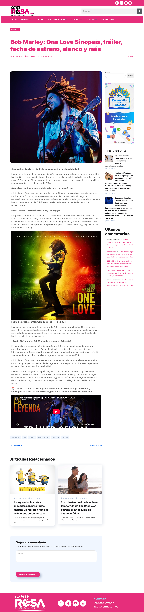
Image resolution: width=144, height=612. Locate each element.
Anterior (18, 445)
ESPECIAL (91, 20)
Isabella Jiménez (21, 498)
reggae (65, 437)
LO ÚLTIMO (39, 20)
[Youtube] (130, 3)
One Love (55, 437)
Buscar (107, 72)
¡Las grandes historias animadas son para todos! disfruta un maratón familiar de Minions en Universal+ (30, 508)
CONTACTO (100, 598)
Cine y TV (15, 29)
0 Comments (47, 56)
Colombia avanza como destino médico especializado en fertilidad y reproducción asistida (119, 161)
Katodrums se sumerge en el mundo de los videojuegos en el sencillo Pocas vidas (120, 282)
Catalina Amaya (18, 56)
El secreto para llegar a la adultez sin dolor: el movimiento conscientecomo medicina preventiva (120, 254)
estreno (32, 437)
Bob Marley (16, 437)
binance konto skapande (115, 270)
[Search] (139, 11)
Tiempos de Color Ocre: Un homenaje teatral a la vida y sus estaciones (120, 273)
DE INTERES (76, 20)
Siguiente (94, 445)
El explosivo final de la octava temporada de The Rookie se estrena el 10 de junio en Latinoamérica (79, 508)
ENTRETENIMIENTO (56, 20)
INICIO (14, 20)
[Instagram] (117, 3)
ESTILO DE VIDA (107, 20)
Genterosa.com (43, 437)
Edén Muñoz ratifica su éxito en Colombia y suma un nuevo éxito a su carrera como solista (119, 263)
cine (24, 437)
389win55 (110, 261)
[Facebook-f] (68, 603)
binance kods (111, 252)
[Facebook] (126, 3)
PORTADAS (26, 20)
